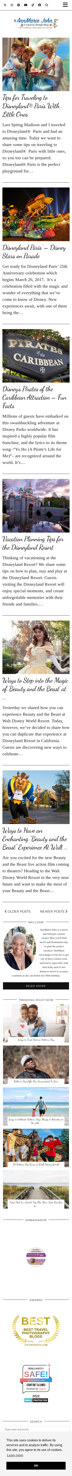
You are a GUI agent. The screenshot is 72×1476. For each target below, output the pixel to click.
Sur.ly (42, 1388)
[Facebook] (39, 5)
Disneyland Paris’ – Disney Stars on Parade (34, 251)
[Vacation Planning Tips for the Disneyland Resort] (36, 505)
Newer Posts (52, 911)
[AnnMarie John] (36, 18)
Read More (36, 985)
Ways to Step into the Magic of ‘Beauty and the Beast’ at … (35, 688)
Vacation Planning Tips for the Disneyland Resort (32, 543)
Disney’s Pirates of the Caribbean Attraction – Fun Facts (34, 397)
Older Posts (19, 911)
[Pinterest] (18, 5)
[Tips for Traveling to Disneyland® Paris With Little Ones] (36, 64)
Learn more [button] (15, 1455)
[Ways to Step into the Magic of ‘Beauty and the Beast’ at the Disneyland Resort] (36, 647)
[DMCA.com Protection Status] (36, 1401)
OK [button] (36, 1465)
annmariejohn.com (36, 1380)
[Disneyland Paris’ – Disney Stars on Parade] (36, 214)
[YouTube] (26, 5)
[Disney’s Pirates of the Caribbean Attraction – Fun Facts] (36, 356)
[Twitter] (5, 5)
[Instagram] (12, 5)
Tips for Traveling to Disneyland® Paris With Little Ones (31, 105)
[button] (66, 5)
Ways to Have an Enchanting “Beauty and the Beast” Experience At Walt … (35, 838)
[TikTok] (33, 5)
